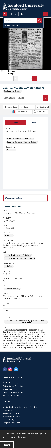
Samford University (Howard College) (22, 142)
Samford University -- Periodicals (20, 139)
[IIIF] (13, 111)
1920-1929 (9, 235)
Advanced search (11, 25)
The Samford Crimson (12, 91)
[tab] (15, 122)
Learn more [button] (23, 437)
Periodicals (11, 150)
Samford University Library (13, 383)
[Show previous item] (15, 78)
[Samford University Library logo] (23, 5)
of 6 (30, 78)
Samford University (12, 289)
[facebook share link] (5, 369)
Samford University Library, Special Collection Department (25, 322)
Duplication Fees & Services (13, 392)
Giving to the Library (11, 395)
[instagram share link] (10, 369)
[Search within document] (45, 98)
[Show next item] (34, 78)
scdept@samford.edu (11, 423)
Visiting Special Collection (13, 386)
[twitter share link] (16, 369)
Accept (7, 445)
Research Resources (10, 389)
